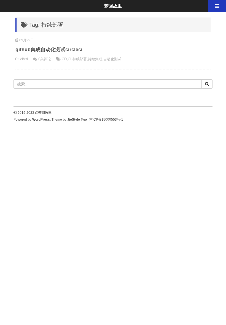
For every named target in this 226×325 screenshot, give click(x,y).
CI (69, 59)
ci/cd (24, 59)
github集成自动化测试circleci (48, 49)
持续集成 (95, 59)
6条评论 (44, 59)
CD (64, 59)
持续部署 (79, 59)
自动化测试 (112, 59)
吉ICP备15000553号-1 (106, 119)
